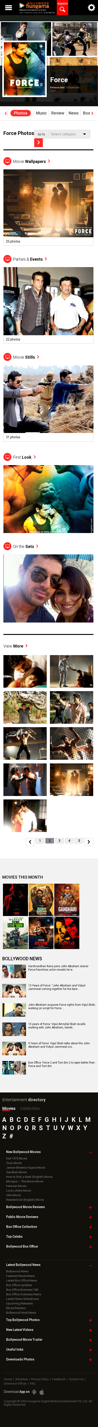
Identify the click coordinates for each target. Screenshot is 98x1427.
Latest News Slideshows (22, 1299)
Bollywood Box (22, 1246)
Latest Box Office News (21, 1280)
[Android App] (34, 1392)
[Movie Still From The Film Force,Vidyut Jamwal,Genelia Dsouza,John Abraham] (71, 671)
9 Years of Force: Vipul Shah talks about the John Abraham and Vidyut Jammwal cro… (59, 1045)
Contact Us (76, 1379)
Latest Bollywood (23, 1265)
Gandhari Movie (16, 1172)
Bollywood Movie (25, 1207)
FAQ (32, 1383)
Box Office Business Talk (22, 1289)
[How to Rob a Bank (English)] (15, 933)
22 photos (13, 339)
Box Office (21, 1227)
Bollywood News (17, 1271)
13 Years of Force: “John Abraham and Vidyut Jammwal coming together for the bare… (56, 987)
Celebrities (30, 1108)
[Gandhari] (66, 900)
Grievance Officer (15, 1383)
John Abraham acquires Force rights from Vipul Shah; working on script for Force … (61, 1006)
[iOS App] (41, 1392)
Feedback (58, 1379)
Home (8, 1379)
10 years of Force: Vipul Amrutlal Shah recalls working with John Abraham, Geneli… (56, 1025)
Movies (8, 1108)
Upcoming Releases (19, 1303)
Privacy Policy (40, 1379)
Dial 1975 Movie (16, 1158)
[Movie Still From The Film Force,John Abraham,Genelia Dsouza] (25, 671)
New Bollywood (23, 1152)
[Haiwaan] (66, 933)
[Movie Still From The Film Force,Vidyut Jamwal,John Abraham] (25, 743)
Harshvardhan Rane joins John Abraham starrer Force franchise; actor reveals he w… (58, 968)
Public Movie (22, 1217)
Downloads (20, 1359)
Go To (41, 134)
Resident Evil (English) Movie (25, 1199)
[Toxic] (15, 900)
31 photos (13, 437)
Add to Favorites (41, 46)
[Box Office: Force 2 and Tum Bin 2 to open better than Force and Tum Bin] (14, 1073)
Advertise (21, 1379)
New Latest (20, 1330)
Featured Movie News (20, 1276)
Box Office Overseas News (23, 1294)
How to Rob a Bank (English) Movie (29, 1176)
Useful (14, 1349)
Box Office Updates (19, 1285)
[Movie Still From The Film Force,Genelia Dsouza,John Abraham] (71, 779)
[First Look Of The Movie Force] (48, 499)
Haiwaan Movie (16, 1186)
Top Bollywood (23, 1320)
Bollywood (24, 1339)
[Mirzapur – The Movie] (41, 933)
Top (14, 1236)
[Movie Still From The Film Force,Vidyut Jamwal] (71, 707)
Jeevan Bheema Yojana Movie (25, 1167)
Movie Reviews (16, 1308)
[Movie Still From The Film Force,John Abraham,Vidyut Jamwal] (71, 743)
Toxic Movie (14, 1163)
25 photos (13, 241)
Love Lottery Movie (18, 1190)
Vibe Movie (13, 1195)
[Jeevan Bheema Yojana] (41, 900)
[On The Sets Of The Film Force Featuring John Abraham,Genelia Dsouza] (48, 588)
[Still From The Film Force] (48, 203)
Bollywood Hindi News (21, 1312)
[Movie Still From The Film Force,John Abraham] (48, 399)
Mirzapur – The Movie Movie (24, 1181)
